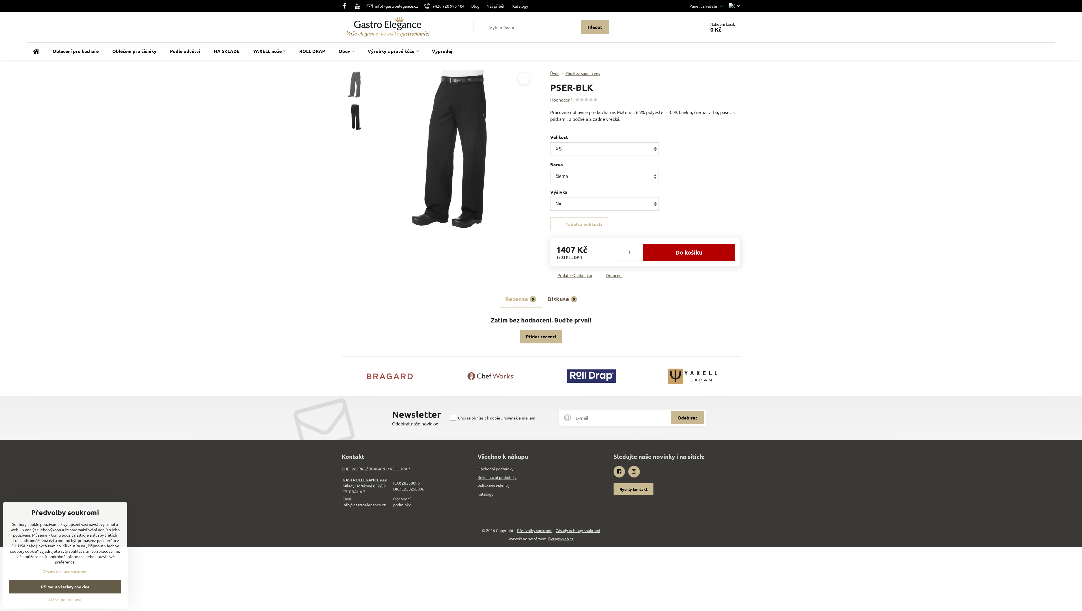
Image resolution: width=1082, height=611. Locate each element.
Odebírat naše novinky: (415, 423)
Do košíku (689, 252)
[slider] (586, 99)
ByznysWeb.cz (561, 538)
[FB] (346, 6)
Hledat (595, 27)
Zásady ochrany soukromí (578, 530)
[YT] (357, 6)
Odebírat (687, 418)
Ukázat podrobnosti (65, 599)
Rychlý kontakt (633, 489)
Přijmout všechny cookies (65, 586)
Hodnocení (561, 99)
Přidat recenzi (541, 336)
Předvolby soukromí (534, 530)
